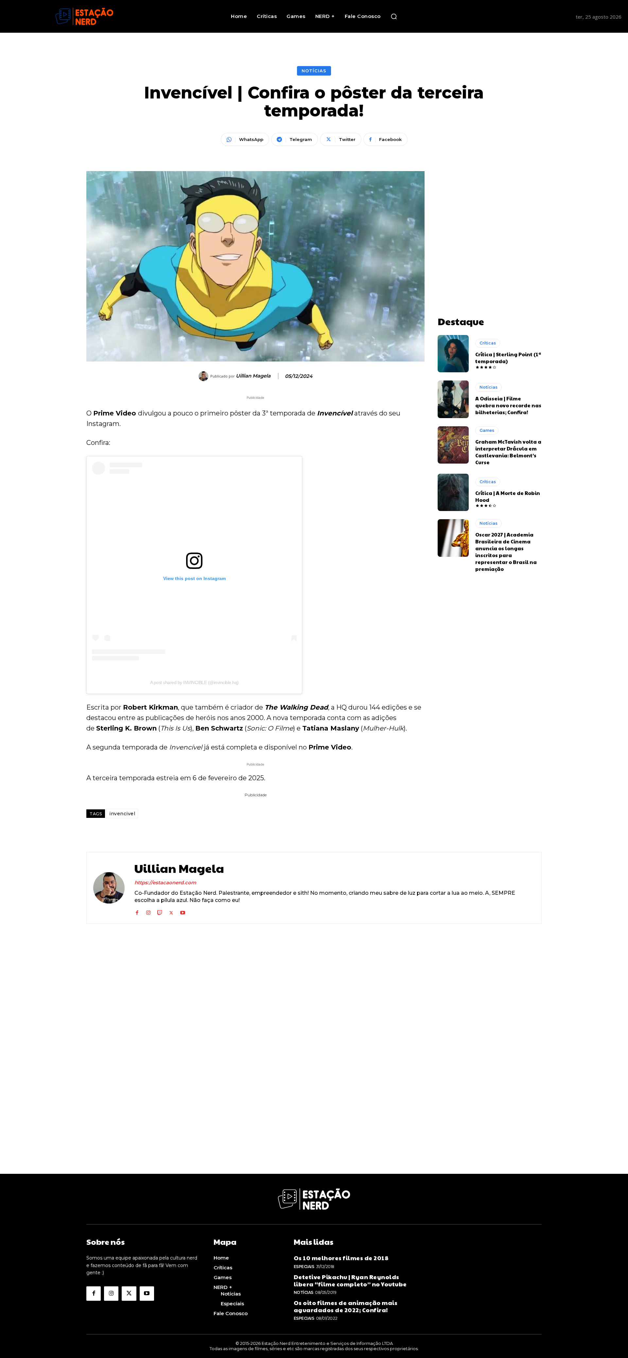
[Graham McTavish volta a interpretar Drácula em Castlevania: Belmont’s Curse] (453, 445)
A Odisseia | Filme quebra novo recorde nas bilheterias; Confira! (508, 405)
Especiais (304, 1266)
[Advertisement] (490, 212)
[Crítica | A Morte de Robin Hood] (453, 492)
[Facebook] (136, 911)
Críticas (488, 343)
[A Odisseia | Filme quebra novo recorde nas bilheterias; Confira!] (453, 399)
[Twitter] (171, 911)
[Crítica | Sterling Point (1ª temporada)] (453, 353)
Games (487, 430)
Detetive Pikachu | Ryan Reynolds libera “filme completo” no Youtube (350, 1280)
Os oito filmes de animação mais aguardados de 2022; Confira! (346, 1306)
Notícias (314, 70)
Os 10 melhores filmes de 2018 (341, 1258)
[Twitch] (159, 911)
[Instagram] (148, 911)
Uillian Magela (253, 376)
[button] (393, 16)
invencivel (122, 814)
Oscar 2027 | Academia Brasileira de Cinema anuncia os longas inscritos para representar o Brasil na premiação (506, 551)
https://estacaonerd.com (165, 882)
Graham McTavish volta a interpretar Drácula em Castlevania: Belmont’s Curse (508, 452)
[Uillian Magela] (204, 376)
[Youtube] (182, 911)
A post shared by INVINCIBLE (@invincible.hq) (194, 682)
